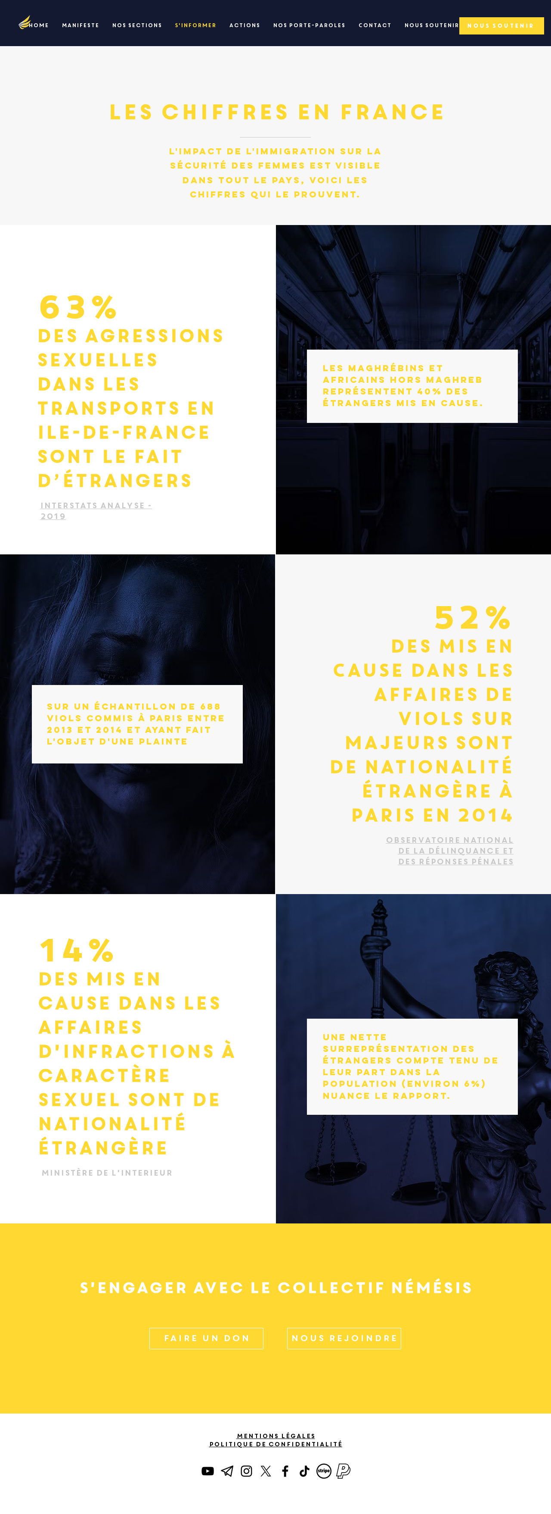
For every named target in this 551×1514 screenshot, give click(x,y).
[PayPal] (343, 1471)
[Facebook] (285, 1471)
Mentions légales (275, 1436)
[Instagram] (246, 1471)
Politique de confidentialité (275, 1444)
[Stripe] (323, 1471)
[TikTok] (304, 1471)
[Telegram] (227, 1471)
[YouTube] (207, 1471)
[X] (265, 1471)
